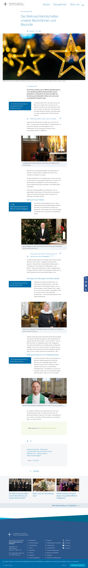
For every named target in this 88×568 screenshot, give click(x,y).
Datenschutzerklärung (34, 557)
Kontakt (31, 552)
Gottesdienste (32, 540)
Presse (31, 547)
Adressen (49, 540)
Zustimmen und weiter (77, 565)
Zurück (36, 471)
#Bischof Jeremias (42, 453)
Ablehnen (64, 565)
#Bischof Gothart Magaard (34, 455)
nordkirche (67, 543)
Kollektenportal (50, 545)
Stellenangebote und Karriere (54, 542)
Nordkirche (67, 540)
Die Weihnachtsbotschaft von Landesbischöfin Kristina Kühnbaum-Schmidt (19, 106)
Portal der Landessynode (53, 550)
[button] (83, 4)
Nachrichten (32, 550)
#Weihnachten (44, 449)
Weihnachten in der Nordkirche (48, 428)
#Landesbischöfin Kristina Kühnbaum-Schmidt (39, 451)
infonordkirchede (15, 554)
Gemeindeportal (51, 547)
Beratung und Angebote (53, 552)
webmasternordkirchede (17, 553)
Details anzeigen (8, 565)
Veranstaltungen (33, 545)
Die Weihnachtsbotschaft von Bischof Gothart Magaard (19, 206)
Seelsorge (49, 555)
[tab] (86, 279)
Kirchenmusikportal (33, 542)
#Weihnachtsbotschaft (33, 449)
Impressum (32, 555)
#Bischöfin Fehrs (31, 453)
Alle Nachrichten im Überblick (64, 505)
